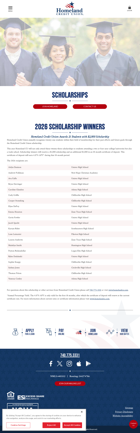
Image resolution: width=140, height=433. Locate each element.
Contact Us (90, 106)
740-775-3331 (95, 290)
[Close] (82, 412)
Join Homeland (50, 106)
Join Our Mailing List (70, 383)
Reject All (51, 425)
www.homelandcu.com (118, 290)
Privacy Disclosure (124, 411)
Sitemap (129, 407)
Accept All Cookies (72, 425)
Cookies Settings (18, 425)
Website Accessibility (123, 415)
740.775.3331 (70, 355)
